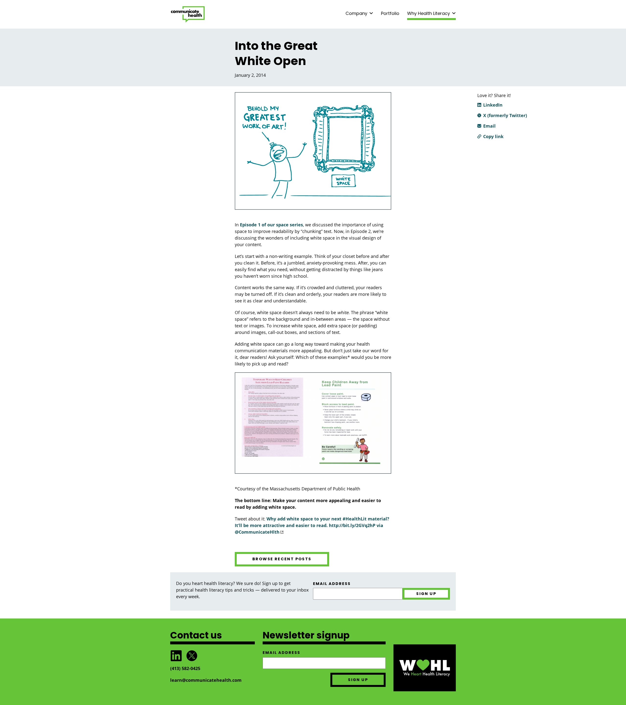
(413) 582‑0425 (185, 668)
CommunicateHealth (187, 14)
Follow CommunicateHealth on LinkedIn (176, 655)
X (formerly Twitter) (505, 115)
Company (356, 13)
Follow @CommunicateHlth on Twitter (192, 655)
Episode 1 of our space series (271, 225)
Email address (332, 584)
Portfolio (390, 13)
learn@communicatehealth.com (206, 680)
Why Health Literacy (428, 13)
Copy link (493, 136)
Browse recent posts (282, 559)
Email (489, 126)
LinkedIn (493, 105)
